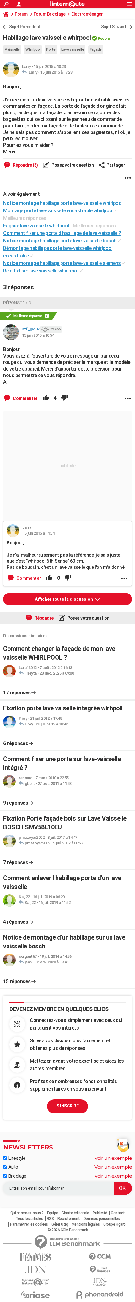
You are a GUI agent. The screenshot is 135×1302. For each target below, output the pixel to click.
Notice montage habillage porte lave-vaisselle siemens (62, 263)
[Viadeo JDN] (100, 1282)
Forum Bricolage (50, 14)
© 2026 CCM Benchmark (68, 1230)
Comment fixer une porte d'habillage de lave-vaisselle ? (62, 233)
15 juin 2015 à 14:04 (38, 533)
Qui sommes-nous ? (27, 1213)
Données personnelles (102, 1218)
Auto (12, 1167)
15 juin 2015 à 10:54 (38, 335)
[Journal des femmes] (35, 1257)
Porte (51, 49)
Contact (118, 1213)
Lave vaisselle (72, 49)
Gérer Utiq (59, 1224)
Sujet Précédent (24, 26)
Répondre (44, 617)
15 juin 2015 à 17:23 (56, 72)
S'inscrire (67, 1105)
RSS (50, 1218)
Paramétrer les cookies (29, 1224)
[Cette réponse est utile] (46, 398)
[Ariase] (35, 1294)
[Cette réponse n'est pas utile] (64, 398)
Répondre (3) (25, 165)
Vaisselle (12, 49)
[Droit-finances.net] (100, 1269)
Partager (115, 165)
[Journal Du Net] (35, 1269)
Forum (21, 14)
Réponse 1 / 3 (17, 302)
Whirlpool (32, 49)
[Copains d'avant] (35, 1282)
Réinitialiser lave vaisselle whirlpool (40, 271)
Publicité (100, 1213)
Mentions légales (86, 1224)
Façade (96, 49)
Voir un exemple (113, 1158)
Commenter (25, 398)
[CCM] (100, 1257)
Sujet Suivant (113, 26)
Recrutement (68, 1218)
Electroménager (87, 14)
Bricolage (16, 1176)
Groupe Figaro (114, 1224)
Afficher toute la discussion (64, 599)
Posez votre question (72, 165)
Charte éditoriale (75, 1213)
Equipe (52, 1213)
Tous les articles (29, 1218)
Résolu (104, 38)
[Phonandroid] (100, 1295)
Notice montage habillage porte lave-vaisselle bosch (59, 241)
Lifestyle (16, 1158)
